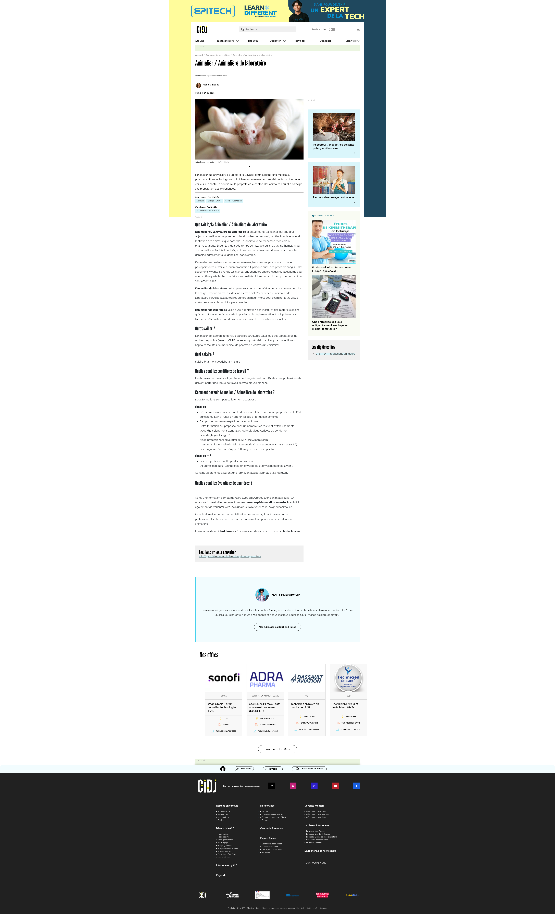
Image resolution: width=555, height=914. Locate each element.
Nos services (267, 805)
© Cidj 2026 (312, 908)
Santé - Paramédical (233, 201)
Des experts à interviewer (272, 850)
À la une (199, 40)
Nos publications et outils (228, 848)
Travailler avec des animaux (208, 211)
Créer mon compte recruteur (317, 814)
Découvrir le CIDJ (225, 828)
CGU (303, 908)
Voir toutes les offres (277, 749)
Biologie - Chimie (214, 201)
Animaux (200, 201)
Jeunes (265, 811)
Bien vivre (351, 40)
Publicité (231, 908)
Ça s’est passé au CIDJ (227, 854)
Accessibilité (293, 908)
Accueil (199, 55)
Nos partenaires (224, 851)
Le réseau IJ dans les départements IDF (322, 837)
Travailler (300, 40)
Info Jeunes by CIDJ (227, 865)
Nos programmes (225, 846)
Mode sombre (319, 29)
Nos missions (223, 834)
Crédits (220, 820)
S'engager (325, 40)
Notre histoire (223, 837)
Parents (265, 820)
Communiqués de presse (272, 844)
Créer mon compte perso (316, 811)
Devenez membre (314, 805)
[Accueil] (208, 29)
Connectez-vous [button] (316, 862)
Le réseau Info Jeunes (317, 825)
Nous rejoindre (224, 857)
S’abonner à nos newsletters (320, 850)
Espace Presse (268, 838)
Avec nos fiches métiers (218, 55)
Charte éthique (253, 908)
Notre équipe (223, 843)
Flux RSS (241, 908)
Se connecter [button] (358, 29)
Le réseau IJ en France (315, 831)
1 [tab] (249, 166)
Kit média (266, 853)
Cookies (323, 908)
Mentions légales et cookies (274, 908)
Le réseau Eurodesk (314, 843)
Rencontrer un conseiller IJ (317, 840)
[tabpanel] (249, 131)
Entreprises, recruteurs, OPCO (274, 817)
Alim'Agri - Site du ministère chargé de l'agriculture (230, 556)
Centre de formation (271, 828)
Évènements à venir (270, 847)
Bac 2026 (253, 40)
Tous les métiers (224, 40)
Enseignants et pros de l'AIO (273, 814)
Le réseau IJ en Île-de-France (318, 834)
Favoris (273, 768)
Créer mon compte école (316, 817)
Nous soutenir (223, 817)
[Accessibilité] (222, 768)
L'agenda (221, 875)
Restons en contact (227, 805)
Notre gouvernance (225, 840)
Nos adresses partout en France (277, 626)
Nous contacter (224, 811)
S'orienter (275, 40)
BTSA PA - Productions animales (335, 353)
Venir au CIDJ (223, 814)
